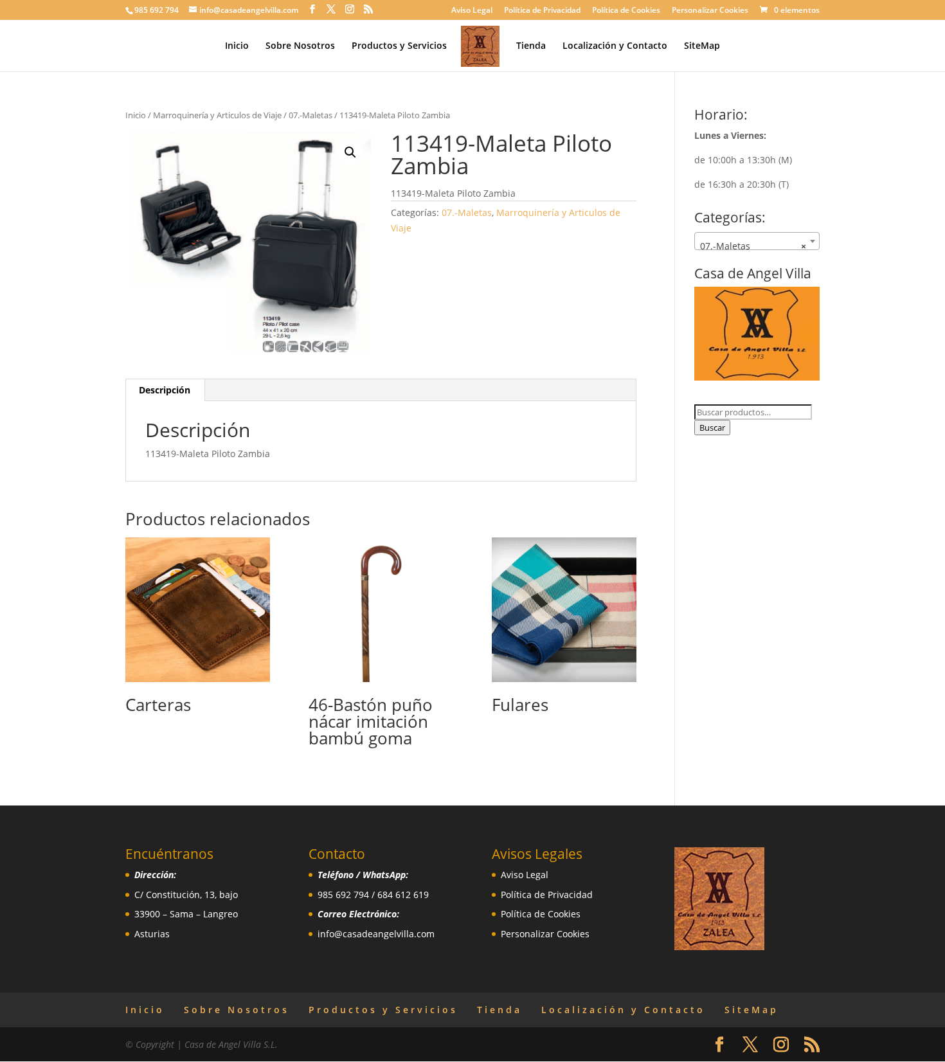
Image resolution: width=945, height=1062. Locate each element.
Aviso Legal (471, 10)
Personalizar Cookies (710, 10)
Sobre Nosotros (300, 46)
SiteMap (702, 46)
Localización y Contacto (614, 46)
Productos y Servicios (399, 46)
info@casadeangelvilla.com (376, 934)
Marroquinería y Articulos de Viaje (217, 115)
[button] (350, 152)
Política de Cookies (626, 10)
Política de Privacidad (542, 10)
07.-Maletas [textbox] (753, 246)
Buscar (712, 427)
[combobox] (757, 241)
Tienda (531, 46)
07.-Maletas (310, 115)
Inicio (237, 46)
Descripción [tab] (164, 390)
